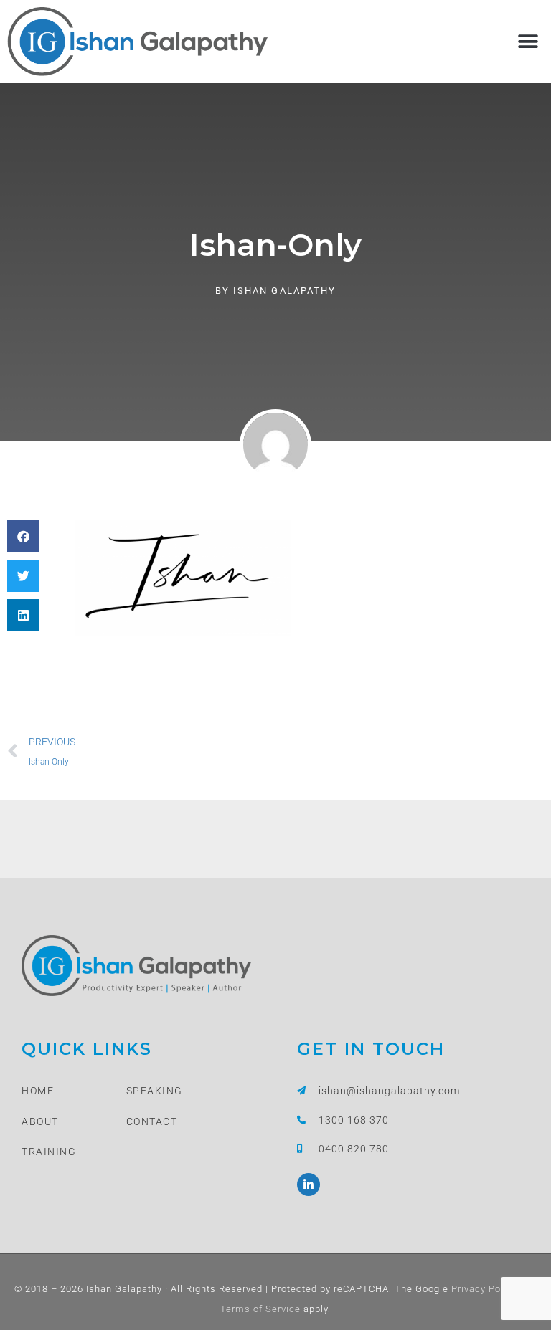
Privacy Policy (482, 1288)
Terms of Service (260, 1308)
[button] (528, 41)
